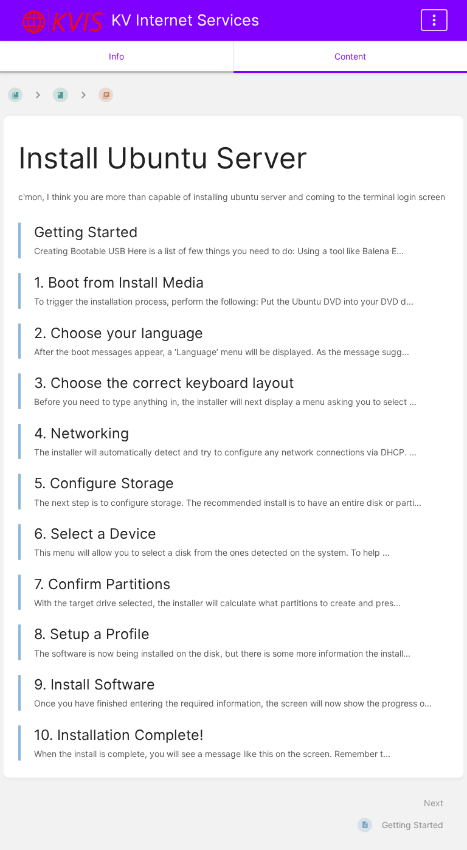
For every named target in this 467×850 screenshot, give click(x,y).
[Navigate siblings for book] (38, 94)
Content (350, 56)
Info (116, 56)
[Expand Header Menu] (434, 20)
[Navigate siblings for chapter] (83, 94)
